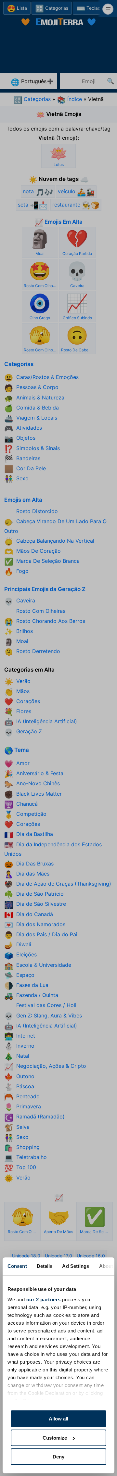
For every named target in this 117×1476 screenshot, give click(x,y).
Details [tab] (45, 1266)
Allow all (58, 1418)
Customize (55, 1438)
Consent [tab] (17, 1266)
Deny (58, 1456)
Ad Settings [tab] (75, 1266)
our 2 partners (43, 1299)
